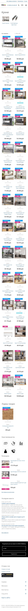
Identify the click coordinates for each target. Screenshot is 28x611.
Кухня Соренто (7, 392)
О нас (25, 1)
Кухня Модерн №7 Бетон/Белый (20, 212)
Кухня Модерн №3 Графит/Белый (20, 239)
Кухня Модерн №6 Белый (8, 186)
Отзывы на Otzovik (6, 571)
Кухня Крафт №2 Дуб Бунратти (20, 291)
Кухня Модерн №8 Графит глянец (8, 212)
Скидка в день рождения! (8, 503)
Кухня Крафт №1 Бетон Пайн (8, 317)
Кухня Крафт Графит (20, 366)
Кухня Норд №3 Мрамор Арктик (7, 55)
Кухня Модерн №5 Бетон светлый (18, 470)
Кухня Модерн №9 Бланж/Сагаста (8, 160)
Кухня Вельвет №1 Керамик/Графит (20, 133)
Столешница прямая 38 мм (7, 426)
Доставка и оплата (11, 1)
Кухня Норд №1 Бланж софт (8, 81)
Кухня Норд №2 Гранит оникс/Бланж (20, 81)
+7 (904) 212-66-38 (12, 5)
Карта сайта (6, 597)
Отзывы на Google (6, 569)
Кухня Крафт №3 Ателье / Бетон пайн (18, 460)
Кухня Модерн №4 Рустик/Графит (8, 239)
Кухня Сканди (20, 392)
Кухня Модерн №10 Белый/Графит (20, 160)
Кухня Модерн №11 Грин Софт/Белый (20, 186)
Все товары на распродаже (8, 492)
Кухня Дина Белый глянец (8, 367)
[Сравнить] (8, 49)
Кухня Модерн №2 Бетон (8, 265)
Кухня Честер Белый (8, 342)
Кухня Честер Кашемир (20, 342)
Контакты (20, 1)
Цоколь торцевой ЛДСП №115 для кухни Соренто (18, 482)
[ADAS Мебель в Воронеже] (3, 6)
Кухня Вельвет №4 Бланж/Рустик (8, 107)
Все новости (5, 532)
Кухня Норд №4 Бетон (20, 54)
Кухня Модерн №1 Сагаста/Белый (20, 265)
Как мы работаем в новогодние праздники (13, 525)
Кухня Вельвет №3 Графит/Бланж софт (20, 107)
